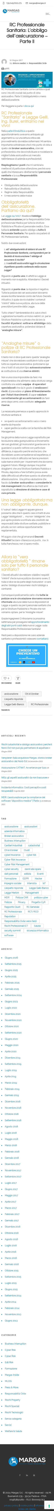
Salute (37, 926)
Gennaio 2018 (12, 1158)
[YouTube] (34, 1475)
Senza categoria (13, 1418)
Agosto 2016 (11, 1239)
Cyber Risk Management (16, 864)
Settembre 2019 (13, 1064)
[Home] (11, 12)
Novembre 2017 (13, 1170)
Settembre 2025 (13, 964)
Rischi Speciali (12, 1406)
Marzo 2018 (11, 1145)
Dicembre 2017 (12, 1164)
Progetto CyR (38, 902)
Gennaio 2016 (12, 1264)
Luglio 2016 (11, 1245)
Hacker (38, 878)
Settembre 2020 (13, 1032)
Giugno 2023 (11, 1001)
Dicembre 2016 (12, 1226)
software (8, 935)
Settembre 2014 (13, 1295)
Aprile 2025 (10, 976)
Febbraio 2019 (12, 1089)
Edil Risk (9, 1362)
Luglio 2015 (11, 1283)
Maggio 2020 (11, 1045)
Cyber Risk (10, 1350)
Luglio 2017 (11, 1183)
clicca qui (29, 106)
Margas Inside (12, 1375)
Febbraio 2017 (12, 1214)
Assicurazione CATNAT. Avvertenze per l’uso (23, 767)
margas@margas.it (37, 3)
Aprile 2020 (10, 1051)
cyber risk (31, 855)
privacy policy (11, 1505)
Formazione (10, 878)
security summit (12, 930)
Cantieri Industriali (13, 845)
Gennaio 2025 (12, 989)
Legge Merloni (11, 892)
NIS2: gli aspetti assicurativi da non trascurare (24, 777)
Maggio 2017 (11, 1195)
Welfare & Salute (13, 1431)
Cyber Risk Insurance (14, 859)
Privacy (21, 902)
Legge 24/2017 (13, 216)
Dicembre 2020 (13, 1014)
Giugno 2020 (11, 1039)
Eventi (40, 873)
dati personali (11, 873)
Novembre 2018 (13, 1107)
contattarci (42, 638)
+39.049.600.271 (14, 3)
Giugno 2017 (11, 1189)
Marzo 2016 (11, 1258)
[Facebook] (19, 1475)
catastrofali (34, 845)
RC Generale (32, 907)
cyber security (11, 869)
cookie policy (27, 1505)
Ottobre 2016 (12, 1233)
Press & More (11, 1387)
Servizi (8, 1425)
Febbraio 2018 (12, 1151)
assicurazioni (30, 826)
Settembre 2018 (13, 1120)
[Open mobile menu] (48, 14)
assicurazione (11, 693)
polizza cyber (41, 897)
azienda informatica (14, 831)
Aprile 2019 (10, 1076)
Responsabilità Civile (15, 1393)
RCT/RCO (33, 911)
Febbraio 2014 (12, 1308)
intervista (32, 883)
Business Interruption (15, 840)
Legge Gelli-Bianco (14, 704)
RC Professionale (39, 704)
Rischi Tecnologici (14, 1412)
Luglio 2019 (11, 1070)
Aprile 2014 (10, 1302)
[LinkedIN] (27, 1475)
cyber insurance (12, 855)
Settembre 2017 (13, 1176)
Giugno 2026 (11, 957)
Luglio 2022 (11, 1007)
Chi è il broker (32, 693)
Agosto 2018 (11, 1126)
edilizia (27, 873)
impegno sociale (12, 883)
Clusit (27, 850)
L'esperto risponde (13, 699)
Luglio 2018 (11, 1133)
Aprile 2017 (10, 1201)
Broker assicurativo (14, 836)
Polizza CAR (22, 897)
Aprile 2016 (10, 1251)
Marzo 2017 (11, 1208)
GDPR (26, 878)
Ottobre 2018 (12, 1114)
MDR (6, 897)
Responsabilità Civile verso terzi (20, 921)
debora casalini (19, 63)
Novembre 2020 (13, 1020)
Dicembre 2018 (12, 1101)
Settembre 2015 (13, 1276)
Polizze (8, 902)
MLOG (8, 1381)
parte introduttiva (16, 131)
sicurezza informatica (38, 930)
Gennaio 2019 (12, 1095)
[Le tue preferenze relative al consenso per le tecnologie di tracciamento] (49, 1506)
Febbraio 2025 (12, 982)
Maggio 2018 (11, 1139)
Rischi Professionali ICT (16, 926)
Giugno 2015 (11, 1289)
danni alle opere (33, 869)
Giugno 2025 (11, 970)
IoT (44, 883)
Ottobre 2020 (12, 1026)
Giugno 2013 (11, 1320)
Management (32, 892)
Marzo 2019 (11, 1082)
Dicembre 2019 (12, 1057)
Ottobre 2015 (11, 1270)
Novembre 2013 (13, 1314)
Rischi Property (12, 1400)
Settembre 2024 (13, 995)
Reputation (10, 916)
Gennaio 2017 (12, 1220)
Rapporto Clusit (12, 907)
